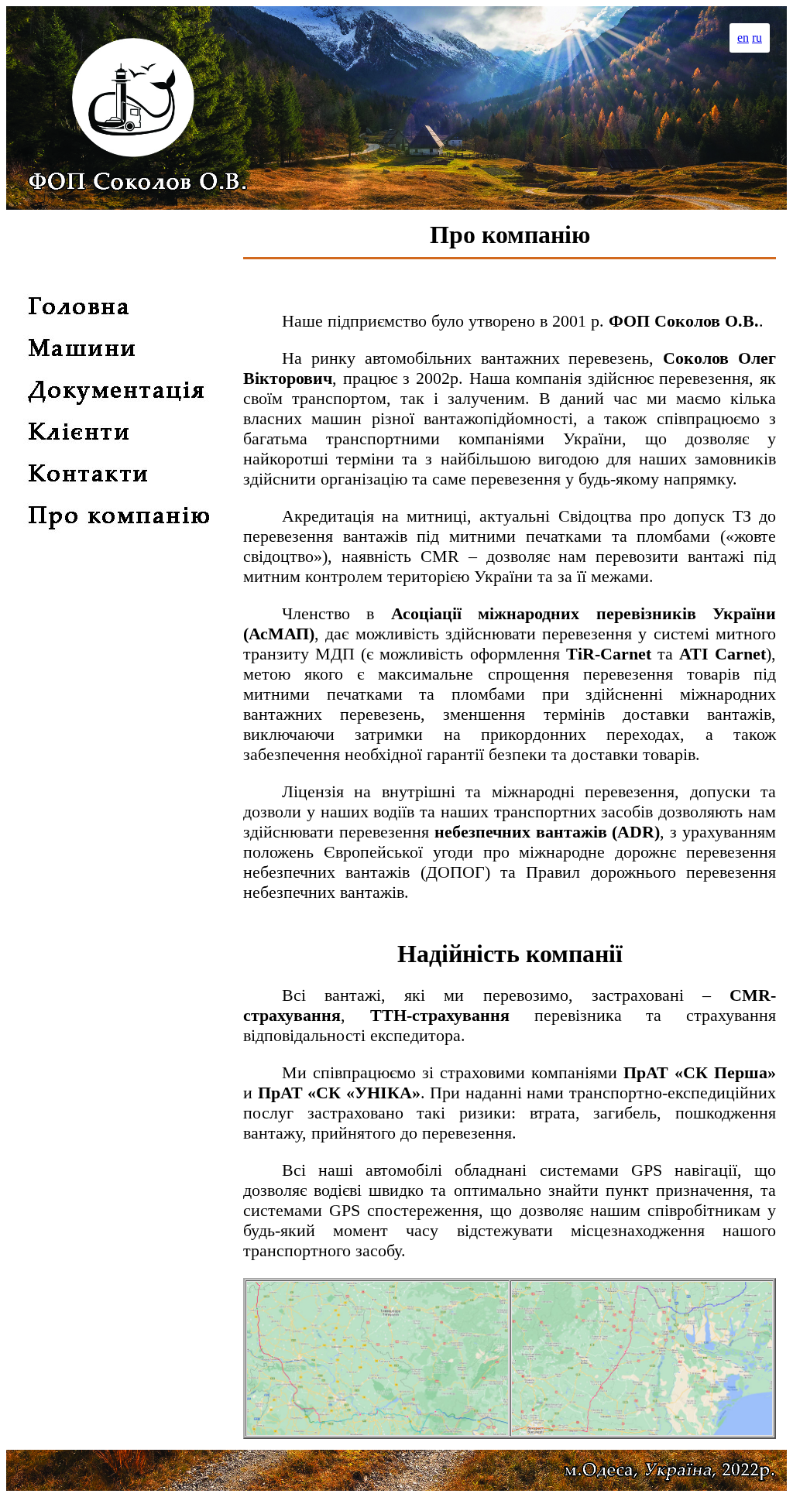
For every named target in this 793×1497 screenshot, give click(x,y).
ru (757, 37)
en (743, 37)
